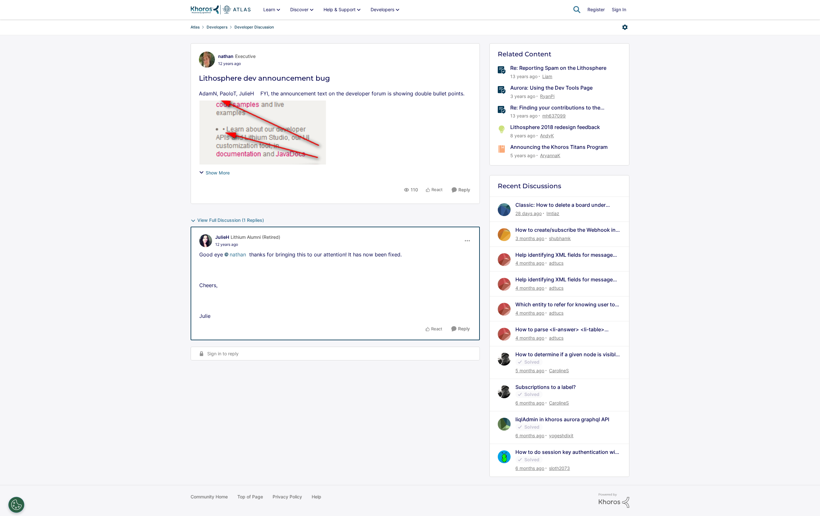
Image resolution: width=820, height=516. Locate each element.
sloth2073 (559, 468)
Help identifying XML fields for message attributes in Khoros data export (564, 255)
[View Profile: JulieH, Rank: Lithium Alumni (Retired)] (205, 240)
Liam (547, 76)
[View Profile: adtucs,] (504, 259)
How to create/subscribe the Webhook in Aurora (565, 230)
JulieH (222, 237)
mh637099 (554, 115)
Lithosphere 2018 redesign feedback (555, 127)
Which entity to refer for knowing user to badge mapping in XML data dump (565, 304)
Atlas (195, 27)
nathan (226, 56)
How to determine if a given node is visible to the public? (567, 354)
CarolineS (559, 370)
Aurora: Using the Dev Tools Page (551, 88)
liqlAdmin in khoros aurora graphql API (562, 419)
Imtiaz (552, 213)
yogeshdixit (561, 435)
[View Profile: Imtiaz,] (504, 209)
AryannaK (550, 155)
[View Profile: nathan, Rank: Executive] (207, 60)
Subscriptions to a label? (545, 387)
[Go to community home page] (220, 9)
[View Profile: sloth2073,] (504, 456)
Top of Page (250, 496)
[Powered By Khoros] (614, 500)
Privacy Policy (287, 496)
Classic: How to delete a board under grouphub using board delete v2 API (560, 205)
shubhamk (560, 238)
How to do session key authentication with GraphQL (567, 452)
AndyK (547, 135)
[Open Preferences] (16, 505)
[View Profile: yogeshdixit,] (504, 424)
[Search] (577, 9)
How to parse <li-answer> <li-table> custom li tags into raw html (559, 329)
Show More (218, 172)
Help (316, 496)
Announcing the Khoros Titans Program (559, 147)
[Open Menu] (624, 27)
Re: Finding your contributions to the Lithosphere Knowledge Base (555, 107)
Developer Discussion (254, 27)
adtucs (556, 263)
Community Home (209, 496)
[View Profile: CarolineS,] (504, 359)
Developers (217, 27)
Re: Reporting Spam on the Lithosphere (558, 68)
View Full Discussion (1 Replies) (230, 220)
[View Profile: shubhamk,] (504, 234)
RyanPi (547, 96)
